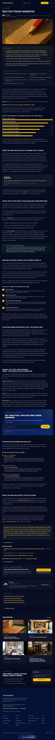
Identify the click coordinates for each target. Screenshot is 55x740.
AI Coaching (5, 723)
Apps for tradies (32, 720)
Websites (25, 2)
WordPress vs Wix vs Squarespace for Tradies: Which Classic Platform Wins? (24, 548)
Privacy (43, 718)
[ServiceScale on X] (51, 732)
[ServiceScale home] (8, 3)
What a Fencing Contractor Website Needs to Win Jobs (18, 555)
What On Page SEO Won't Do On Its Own (13, 83)
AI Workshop (5, 718)
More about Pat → (45, 584)
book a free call (11, 521)
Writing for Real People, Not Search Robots (14, 77)
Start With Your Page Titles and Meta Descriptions (37, 74)
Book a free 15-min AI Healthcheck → (11, 708)
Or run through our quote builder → (43, 572)
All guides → (49, 617)
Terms (43, 720)
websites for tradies (31, 558)
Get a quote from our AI (43, 570)
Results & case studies (20, 723)
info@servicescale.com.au (8, 706)
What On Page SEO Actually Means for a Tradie (15, 73)
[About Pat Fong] (6, 585)
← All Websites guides (9, 608)
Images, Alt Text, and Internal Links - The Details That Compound (15, 80)
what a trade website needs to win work (14, 596)
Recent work (18, 720)
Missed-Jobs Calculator (34, 718)
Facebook (24, 191)
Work (29, 2)
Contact (17, 725)
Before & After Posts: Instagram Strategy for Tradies (21, 104)
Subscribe (45, 426)
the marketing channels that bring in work (14, 602)
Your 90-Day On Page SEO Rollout (36, 79)
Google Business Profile (24, 500)
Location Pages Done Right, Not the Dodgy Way (39, 77)
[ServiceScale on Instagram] (47, 732)
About (17, 718)
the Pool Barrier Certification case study (14, 600)
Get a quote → (23, 708)
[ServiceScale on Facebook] (49, 732)
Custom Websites (6, 720)
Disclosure (44, 723)
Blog (3, 8)
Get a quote (44, 2)
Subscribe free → (42, 679)
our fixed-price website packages (12, 598)
